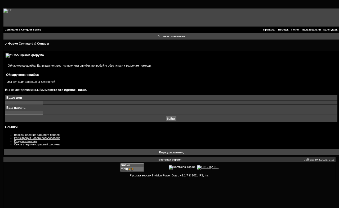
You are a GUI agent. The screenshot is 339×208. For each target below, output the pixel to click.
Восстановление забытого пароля (37, 134)
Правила (269, 29)
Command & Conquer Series (23, 29)
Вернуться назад (171, 152)
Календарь (330, 29)
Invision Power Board (165, 175)
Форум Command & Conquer (28, 43)
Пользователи (311, 29)
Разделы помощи (25, 141)
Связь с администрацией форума (37, 144)
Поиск (295, 29)
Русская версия (140, 175)
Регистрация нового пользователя (37, 138)
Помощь (283, 29)
